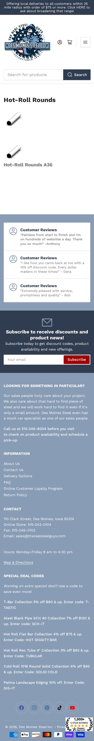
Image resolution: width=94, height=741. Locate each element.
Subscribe (77, 359)
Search (80, 75)
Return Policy (15, 495)
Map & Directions (18, 562)
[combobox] (47, 74)
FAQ (7, 482)
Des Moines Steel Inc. (36, 727)
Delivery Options (18, 476)
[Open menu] (85, 42)
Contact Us (13, 470)
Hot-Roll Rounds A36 (28, 165)
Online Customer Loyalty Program (33, 488)
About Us (12, 463)
